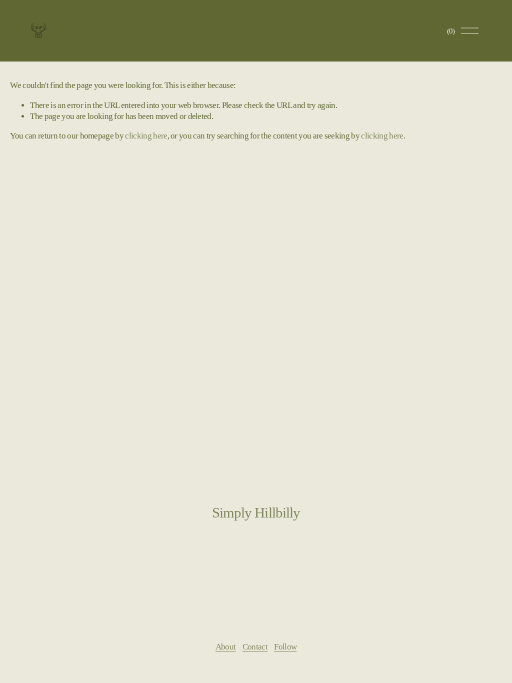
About (226, 647)
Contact (255, 647)
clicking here (146, 135)
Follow (285, 647)
